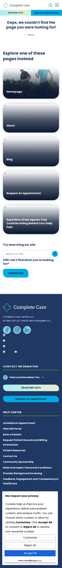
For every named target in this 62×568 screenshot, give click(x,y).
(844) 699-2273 (15, 12)
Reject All (30, 545)
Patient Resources (14, 450)
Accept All (30, 553)
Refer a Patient (12, 434)
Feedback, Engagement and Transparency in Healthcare (31, 481)
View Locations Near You (24, 377)
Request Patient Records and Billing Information (25, 442)
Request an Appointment (46, 12)
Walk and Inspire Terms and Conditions (27, 467)
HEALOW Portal (12, 428)
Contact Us (10, 456)
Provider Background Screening (22, 473)
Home (31, 34)
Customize (30, 537)
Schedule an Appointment (19, 423)
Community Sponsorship (18, 462)
